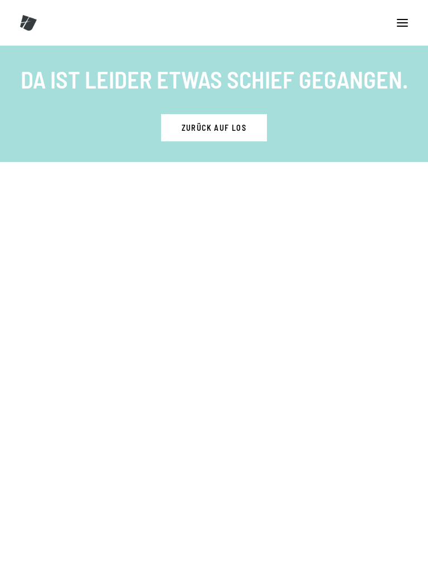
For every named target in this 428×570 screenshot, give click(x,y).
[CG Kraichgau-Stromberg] (28, 23)
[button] (402, 23)
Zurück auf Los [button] (214, 127)
